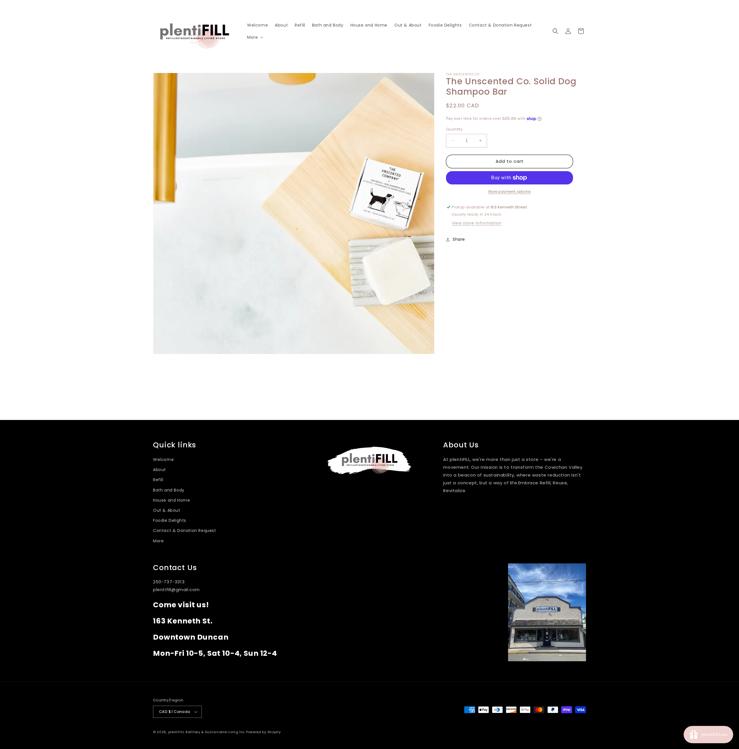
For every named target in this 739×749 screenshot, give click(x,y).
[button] (255, 37)
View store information (476, 223)
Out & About (166, 510)
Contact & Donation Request (184, 530)
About (159, 469)
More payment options (509, 191)
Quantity (454, 129)
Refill (158, 480)
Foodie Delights (169, 520)
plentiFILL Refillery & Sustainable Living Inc (206, 732)
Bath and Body (168, 490)
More (158, 541)
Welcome (163, 459)
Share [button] (459, 239)
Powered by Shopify (263, 732)
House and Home (171, 500)
